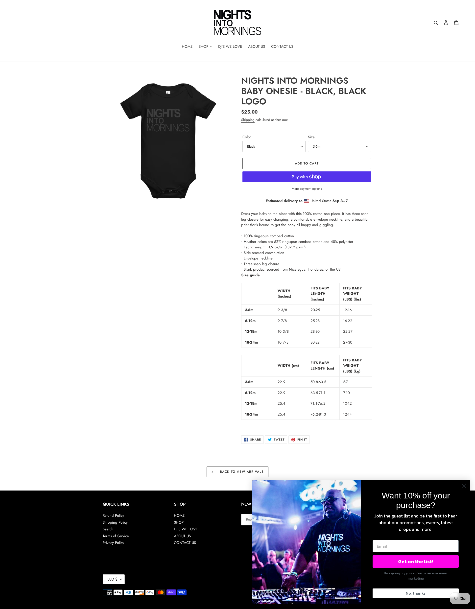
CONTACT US (185, 542)
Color (246, 137)
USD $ (112, 579)
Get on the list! (415, 561)
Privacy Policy (113, 542)
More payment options (307, 188)
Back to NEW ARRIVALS (241, 471)
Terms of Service (116, 536)
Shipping (248, 119)
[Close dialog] (463, 486)
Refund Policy (113, 515)
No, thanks (416, 593)
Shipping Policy (115, 522)
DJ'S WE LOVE (186, 529)
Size (311, 137)
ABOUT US (182, 536)
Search (108, 529)
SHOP (179, 522)
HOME (179, 515)
